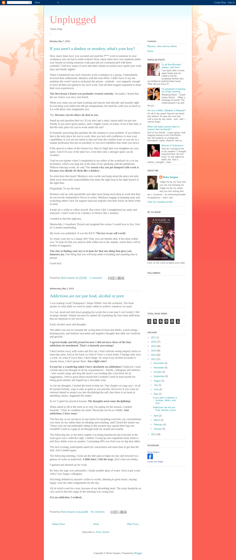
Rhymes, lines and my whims (162, 46)
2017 (154, 337)
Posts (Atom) (102, 532)
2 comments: (96, 278)
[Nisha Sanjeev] (150, 458)
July (156, 385)
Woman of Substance (172, 145)
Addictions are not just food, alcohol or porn (87, 296)
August (158, 380)
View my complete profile (160, 202)
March (157, 420)
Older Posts (133, 524)
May (156, 394)
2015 (154, 346)
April (156, 415)
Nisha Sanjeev (170, 177)
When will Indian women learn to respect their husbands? (163, 128)
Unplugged (73, 19)
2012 (154, 359)
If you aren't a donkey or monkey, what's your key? (92, 48)
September (159, 376)
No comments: (98, 512)
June (156, 389)
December (159, 363)
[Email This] (109, 278)
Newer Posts (58, 524)
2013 (154, 355)
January (158, 429)
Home (96, 524)
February (158, 424)
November (159, 367)
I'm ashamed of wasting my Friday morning (173, 90)
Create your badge (155, 462)
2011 (154, 434)
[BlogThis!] (113, 278)
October (158, 372)
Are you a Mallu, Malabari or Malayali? (166, 110)
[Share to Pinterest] (122, 278)
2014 (154, 350)
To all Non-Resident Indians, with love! (171, 66)
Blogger (138, 553)
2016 (154, 342)
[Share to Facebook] (119, 278)
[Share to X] (116, 278)
